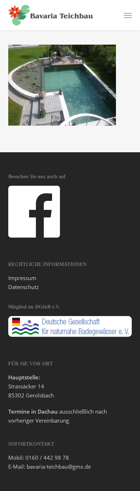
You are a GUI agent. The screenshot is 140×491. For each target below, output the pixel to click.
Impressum (22, 277)
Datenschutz (23, 286)
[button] (128, 15)
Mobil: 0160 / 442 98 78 (38, 457)
